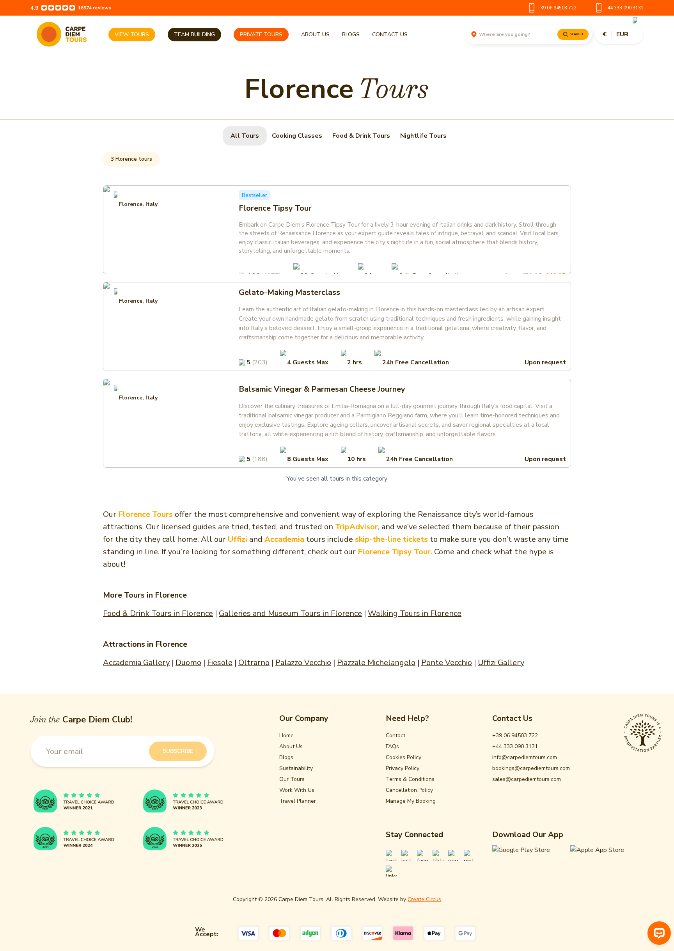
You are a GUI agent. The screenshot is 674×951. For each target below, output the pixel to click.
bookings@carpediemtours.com (531, 768)
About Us (315, 34)
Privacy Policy (402, 768)
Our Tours (292, 779)
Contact (395, 735)
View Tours (132, 34)
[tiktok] (438, 855)
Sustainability (296, 768)
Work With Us (296, 790)
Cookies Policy (403, 757)
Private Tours (261, 34)
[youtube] (453, 855)
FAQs (392, 746)
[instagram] (406, 855)
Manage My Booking (411, 801)
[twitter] (391, 855)
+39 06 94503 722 (556, 8)
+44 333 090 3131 (624, 8)
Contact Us (390, 34)
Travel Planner (297, 801)
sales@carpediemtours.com (526, 779)
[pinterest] (469, 855)
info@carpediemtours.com (524, 757)
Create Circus (424, 899)
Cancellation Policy (409, 790)
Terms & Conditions (410, 779)
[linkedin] (391, 871)
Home (286, 735)
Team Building (194, 34)
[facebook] (422, 855)
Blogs (351, 34)
